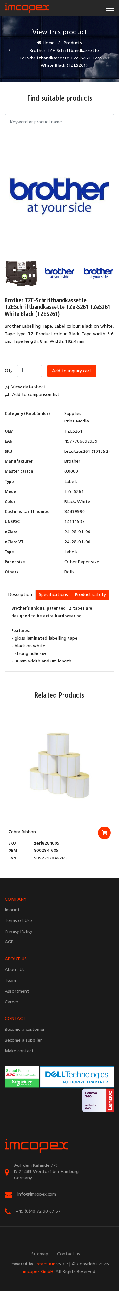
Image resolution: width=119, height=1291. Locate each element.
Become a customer (25, 1029)
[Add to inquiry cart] (104, 833)
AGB (9, 942)
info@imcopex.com (36, 1194)
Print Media (76, 421)
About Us (14, 970)
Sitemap (39, 1254)
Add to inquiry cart (71, 371)
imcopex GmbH (38, 1271)
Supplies (72, 413)
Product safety (90, 595)
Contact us (68, 1254)
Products (73, 43)
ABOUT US (16, 959)
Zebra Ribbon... (23, 832)
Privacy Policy (18, 931)
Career (11, 1002)
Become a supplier (23, 1040)
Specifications (53, 595)
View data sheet (28, 387)
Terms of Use (18, 921)
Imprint (12, 910)
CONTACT (15, 1019)
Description (20, 595)
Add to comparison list (35, 394)
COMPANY (16, 899)
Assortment (17, 991)
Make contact (19, 1051)
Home (48, 43)
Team (10, 980)
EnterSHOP (44, 1264)
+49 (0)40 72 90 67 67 (38, 1211)
